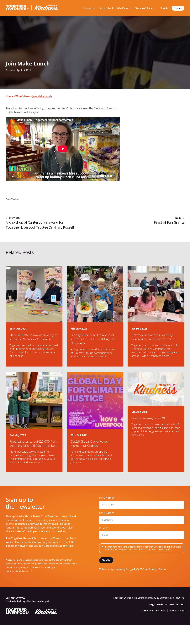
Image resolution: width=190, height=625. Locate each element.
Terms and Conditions (153, 610)
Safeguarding (177, 610)
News (16, 199)
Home (9, 96)
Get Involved (106, 8)
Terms (162, 569)
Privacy (153, 569)
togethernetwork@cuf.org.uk (19, 571)
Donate (178, 8)
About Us (89, 8)
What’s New (124, 8)
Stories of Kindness (145, 8)
